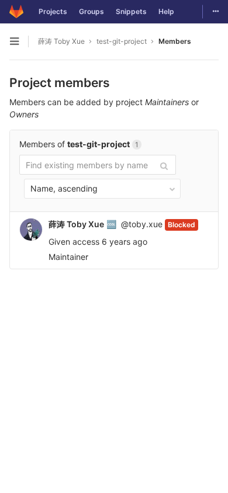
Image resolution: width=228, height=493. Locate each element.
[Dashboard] (16, 11)
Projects (53, 11)
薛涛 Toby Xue (61, 41)
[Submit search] (164, 165)
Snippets (131, 11)
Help (166, 11)
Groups (91, 11)
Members (174, 41)
